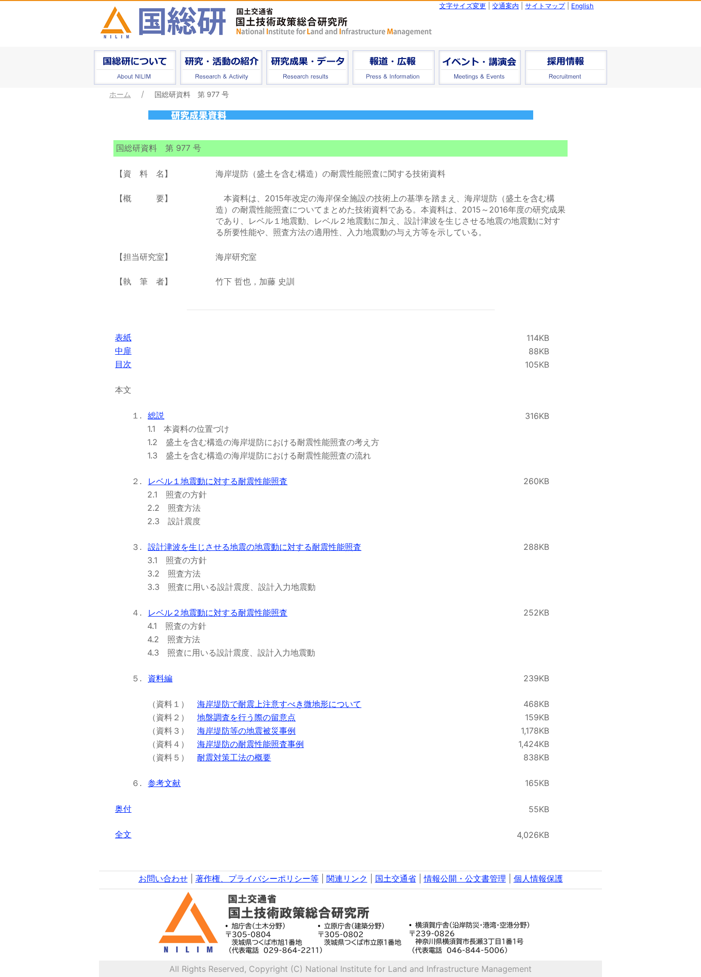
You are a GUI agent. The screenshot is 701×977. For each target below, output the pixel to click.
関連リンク (346, 878)
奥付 (123, 808)
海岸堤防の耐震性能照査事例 (250, 744)
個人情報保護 (538, 878)
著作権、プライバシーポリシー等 (257, 878)
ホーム (120, 94)
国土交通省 (395, 878)
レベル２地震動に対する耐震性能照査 (217, 612)
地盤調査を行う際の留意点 (246, 717)
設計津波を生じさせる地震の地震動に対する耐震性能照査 (254, 547)
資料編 (160, 678)
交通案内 (505, 6)
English (582, 6)
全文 (123, 834)
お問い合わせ (163, 878)
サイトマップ (545, 6)
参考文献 (164, 783)
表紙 (123, 337)
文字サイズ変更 (462, 6)
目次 (123, 364)
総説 (156, 415)
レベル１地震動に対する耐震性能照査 (217, 481)
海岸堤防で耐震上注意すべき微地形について (279, 704)
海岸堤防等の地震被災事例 (246, 730)
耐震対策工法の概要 (234, 757)
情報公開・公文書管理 (465, 878)
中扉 (123, 351)
